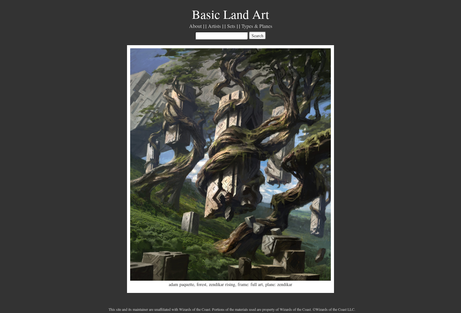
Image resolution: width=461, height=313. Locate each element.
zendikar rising (222, 284)
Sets (231, 26)
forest (201, 284)
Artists (214, 26)
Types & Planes (256, 26)
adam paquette (181, 284)
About (195, 26)
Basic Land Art (230, 14)
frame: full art (250, 284)
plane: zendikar (278, 284)
